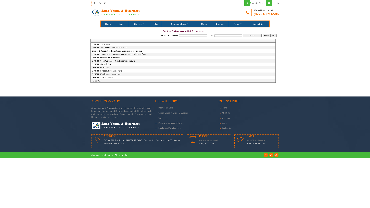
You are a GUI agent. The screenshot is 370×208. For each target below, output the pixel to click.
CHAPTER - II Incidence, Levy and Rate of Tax (109, 48)
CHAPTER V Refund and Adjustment (106, 57)
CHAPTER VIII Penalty (100, 67)
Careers (219, 24)
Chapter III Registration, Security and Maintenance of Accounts (117, 51)
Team (121, 24)
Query (204, 24)
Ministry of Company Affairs (170, 123)
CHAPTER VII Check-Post (101, 64)
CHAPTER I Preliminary (101, 44)
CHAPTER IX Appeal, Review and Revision (108, 71)
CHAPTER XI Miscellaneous (102, 77)
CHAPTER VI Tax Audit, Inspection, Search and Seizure (113, 61)
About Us (226, 113)
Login (276, 3)
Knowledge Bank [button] (178, 24)
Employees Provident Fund (169, 128)
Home (108, 24)
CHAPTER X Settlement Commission (106, 74)
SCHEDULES (97, 81)
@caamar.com (258, 143)
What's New (257, 3)
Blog (156, 24)
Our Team (226, 118)
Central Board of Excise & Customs (173, 113)
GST (160, 118)
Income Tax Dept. (165, 108)
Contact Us (258, 24)
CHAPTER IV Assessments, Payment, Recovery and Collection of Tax (119, 54)
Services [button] (138, 24)
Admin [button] (237, 24)
